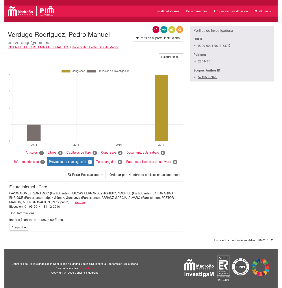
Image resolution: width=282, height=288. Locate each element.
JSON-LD (163, 29)
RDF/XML (156, 29)
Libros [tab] (54, 152)
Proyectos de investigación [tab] (70, 161)
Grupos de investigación (231, 11)
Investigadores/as (167, 11)
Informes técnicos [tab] (28, 161)
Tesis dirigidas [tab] (108, 161)
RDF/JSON (179, 29)
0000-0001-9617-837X (214, 45)
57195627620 (207, 77)
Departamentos (197, 11)
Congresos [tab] (111, 152)
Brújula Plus (86, 268)
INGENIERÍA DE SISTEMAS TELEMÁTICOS (38, 47)
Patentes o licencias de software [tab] (151, 161)
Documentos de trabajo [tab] (145, 152)
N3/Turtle (171, 29)
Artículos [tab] (34, 152)
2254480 (204, 61)
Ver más (80, 202)
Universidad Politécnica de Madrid (95, 47)
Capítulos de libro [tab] (81, 152)
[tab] (232, 30)
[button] (262, 11)
